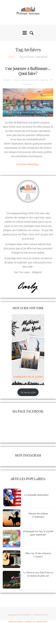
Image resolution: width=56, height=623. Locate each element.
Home (11, 56)
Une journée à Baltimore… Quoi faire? (28, 71)
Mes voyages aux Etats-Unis (28, 80)
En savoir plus (28, 392)
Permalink (27, 84)
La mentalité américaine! (36, 494)
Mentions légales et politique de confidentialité (28, 622)
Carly (8, 80)
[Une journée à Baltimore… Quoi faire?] (28, 102)
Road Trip (44, 80)
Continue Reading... (28, 164)
